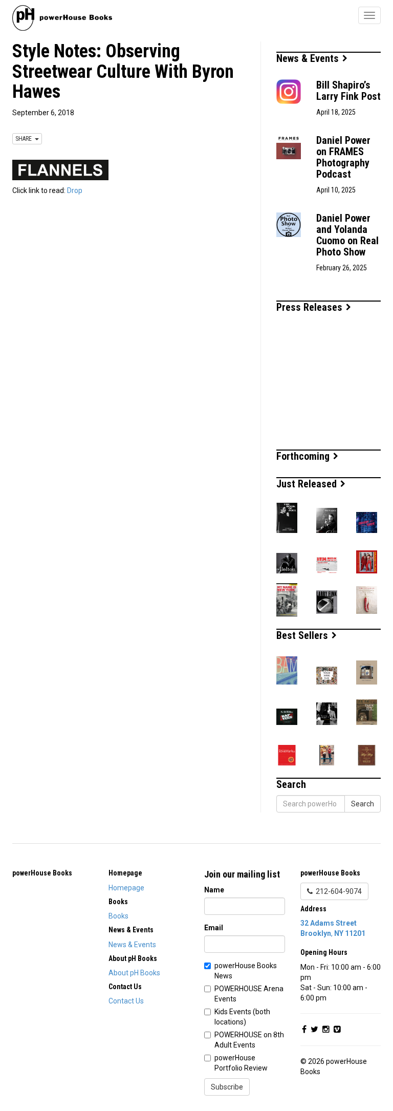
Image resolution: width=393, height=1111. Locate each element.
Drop (74, 190)
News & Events (308, 58)
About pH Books (134, 973)
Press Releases (310, 307)
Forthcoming (304, 456)
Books (118, 916)
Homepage (126, 888)
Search (362, 804)
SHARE (25, 138)
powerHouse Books (42, 873)
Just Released (307, 484)
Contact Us (126, 1001)
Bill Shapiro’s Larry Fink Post (348, 90)
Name (214, 890)
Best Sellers (303, 635)
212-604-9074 (337, 891)
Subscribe (227, 1087)
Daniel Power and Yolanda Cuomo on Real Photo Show (347, 235)
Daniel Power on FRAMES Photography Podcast (343, 157)
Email (213, 928)
